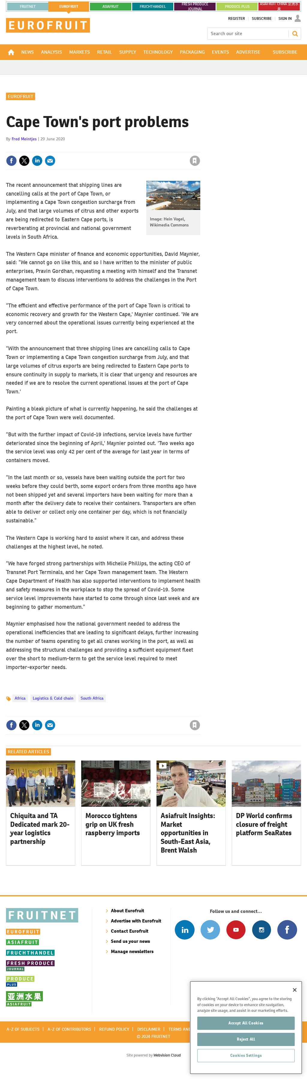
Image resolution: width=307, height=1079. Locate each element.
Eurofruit (20, 96)
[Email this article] (50, 160)
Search (295, 33)
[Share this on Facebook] (11, 160)
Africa (20, 698)
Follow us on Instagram (261, 930)
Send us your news (130, 941)
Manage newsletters (132, 951)
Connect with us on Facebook (287, 930)
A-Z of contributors (69, 1029)
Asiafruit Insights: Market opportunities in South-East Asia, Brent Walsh (188, 833)
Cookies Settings (246, 1055)
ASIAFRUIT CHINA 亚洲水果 (279, 6)
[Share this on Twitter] (24, 160)
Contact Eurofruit (129, 931)
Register (236, 18)
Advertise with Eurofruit (136, 921)
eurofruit (68, 6)
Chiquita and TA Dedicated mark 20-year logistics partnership (40, 828)
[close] (199, 148)
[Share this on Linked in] (37, 160)
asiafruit (111, 6)
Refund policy (114, 1029)
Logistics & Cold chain (53, 698)
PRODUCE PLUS (237, 6)
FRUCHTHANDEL (153, 6)
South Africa (92, 698)
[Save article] (194, 160)
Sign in (123, 148)
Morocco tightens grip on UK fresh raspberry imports (112, 824)
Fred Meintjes (24, 139)
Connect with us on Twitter (210, 930)
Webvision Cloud (167, 1055)
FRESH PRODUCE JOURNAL (195, 6)
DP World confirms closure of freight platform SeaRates (264, 824)
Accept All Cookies (246, 1023)
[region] (246, 1027)
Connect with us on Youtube (236, 930)
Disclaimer (148, 1029)
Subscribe (262, 18)
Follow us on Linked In (184, 930)
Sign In (285, 18)
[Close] (294, 990)
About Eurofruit (127, 910)
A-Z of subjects (23, 1029)
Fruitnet (28, 6)
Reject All (246, 1039)
